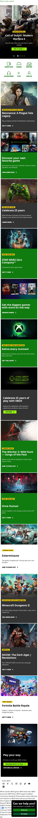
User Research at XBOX (8, 798)
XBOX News (12, 794)
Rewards (3, 803)
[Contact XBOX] (3, 783)
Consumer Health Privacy (8, 810)
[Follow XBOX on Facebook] (7, 783)
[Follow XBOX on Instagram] (16, 783)
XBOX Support (21, 794)
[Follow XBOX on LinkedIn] (3, 786)
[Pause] (14, 56)
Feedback (29, 794)
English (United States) (7, 805)
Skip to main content (7, 1)
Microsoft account (22, 798)
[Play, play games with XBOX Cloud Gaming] (19, 73)
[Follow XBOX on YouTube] (29, 783)
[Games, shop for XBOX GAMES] (19, 64)
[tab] (18, 56)
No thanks (24, 814)
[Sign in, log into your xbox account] (29, 73)
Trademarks (4, 814)
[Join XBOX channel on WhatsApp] (20, 783)
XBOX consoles (5, 791)
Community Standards (7, 796)
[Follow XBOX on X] (12, 783)
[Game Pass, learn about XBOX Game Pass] (9, 64)
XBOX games (14, 791)
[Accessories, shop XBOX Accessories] (9, 73)
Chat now (24, 810)
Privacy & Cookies (6, 812)
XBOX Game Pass (25, 791)
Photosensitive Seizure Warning (26, 796)
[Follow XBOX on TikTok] (25, 783)
